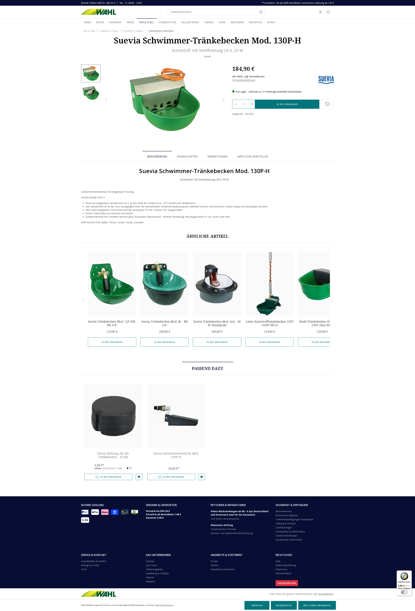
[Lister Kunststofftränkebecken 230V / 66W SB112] (269, 284)
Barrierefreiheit (283, 573)
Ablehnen (257, 605)
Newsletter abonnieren (223, 569)
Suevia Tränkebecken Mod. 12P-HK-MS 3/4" (112, 323)
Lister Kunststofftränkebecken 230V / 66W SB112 (270, 323)
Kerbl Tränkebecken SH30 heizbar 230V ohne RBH (322, 323)
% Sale (214, 561)
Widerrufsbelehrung (286, 565)
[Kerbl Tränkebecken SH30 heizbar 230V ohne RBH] (322, 284)
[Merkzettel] (328, 12)
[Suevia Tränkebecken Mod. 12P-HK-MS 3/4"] (112, 284)
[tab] (157, 156)
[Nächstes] (223, 99)
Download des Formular (223, 529)
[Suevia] (326, 79)
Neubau (150, 561)
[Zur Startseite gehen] (98, 12)
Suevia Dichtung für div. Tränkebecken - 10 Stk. (113, 455)
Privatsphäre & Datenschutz (290, 531)
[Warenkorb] (333, 12)
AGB (278, 561)
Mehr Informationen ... (165, 605)
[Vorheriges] (106, 99)
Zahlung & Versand (286, 523)
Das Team (151, 565)
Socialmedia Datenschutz (289, 539)
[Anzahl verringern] (235, 104)
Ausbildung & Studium (157, 573)
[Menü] (410, 572)
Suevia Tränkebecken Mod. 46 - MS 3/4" (164, 323)
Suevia (207, 56)
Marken (215, 565)
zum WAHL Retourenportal (225, 518)
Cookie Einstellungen (286, 535)
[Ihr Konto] (320, 12)
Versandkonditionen (243, 80)
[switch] (404, 592)
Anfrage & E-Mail (90, 565)
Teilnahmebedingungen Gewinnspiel (294, 519)
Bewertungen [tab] (217, 156)
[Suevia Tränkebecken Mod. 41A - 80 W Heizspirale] (217, 284)
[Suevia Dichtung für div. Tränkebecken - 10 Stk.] (113, 416)
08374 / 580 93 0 (106, 2)
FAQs (84, 569)
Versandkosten (325, 593)
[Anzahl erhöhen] (252, 104)
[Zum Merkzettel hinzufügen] (327, 104)
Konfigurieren (284, 605)
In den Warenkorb (287, 104)
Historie (150, 577)
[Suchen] (261, 12)
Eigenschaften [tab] (187, 156)
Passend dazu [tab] (207, 368)
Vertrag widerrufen (287, 583)
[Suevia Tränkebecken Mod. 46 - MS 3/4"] (164, 284)
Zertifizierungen (284, 527)
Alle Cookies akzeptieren (317, 605)
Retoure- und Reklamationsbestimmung (232, 533)
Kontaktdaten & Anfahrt (93, 561)
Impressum (281, 569)
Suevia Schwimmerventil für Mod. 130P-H (176, 455)
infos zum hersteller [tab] (252, 156)
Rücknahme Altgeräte (287, 515)
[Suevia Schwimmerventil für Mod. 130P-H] (176, 416)
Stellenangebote (154, 569)
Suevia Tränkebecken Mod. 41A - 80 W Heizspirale (217, 323)
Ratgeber (150, 581)
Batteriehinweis (284, 511)
